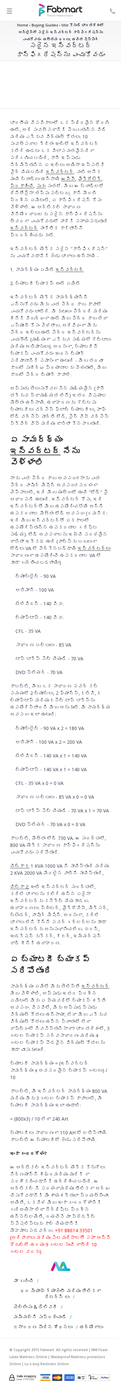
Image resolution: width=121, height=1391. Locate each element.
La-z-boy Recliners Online (47, 1364)
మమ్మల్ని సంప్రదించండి (40, 1317)
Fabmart (60, 1266)
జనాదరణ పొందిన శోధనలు (43, 1327)
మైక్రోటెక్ (90, 179)
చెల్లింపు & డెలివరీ (35, 1307)
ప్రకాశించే (22, 186)
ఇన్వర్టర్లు (94, 548)
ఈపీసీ (68, 179)
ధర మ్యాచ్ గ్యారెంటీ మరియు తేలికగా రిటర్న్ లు (60, 1293)
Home (22, 24)
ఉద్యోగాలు (91, 1327)
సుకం (41, 186)
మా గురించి (23, 1280)
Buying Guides (45, 24)
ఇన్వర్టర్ (60, 172)
